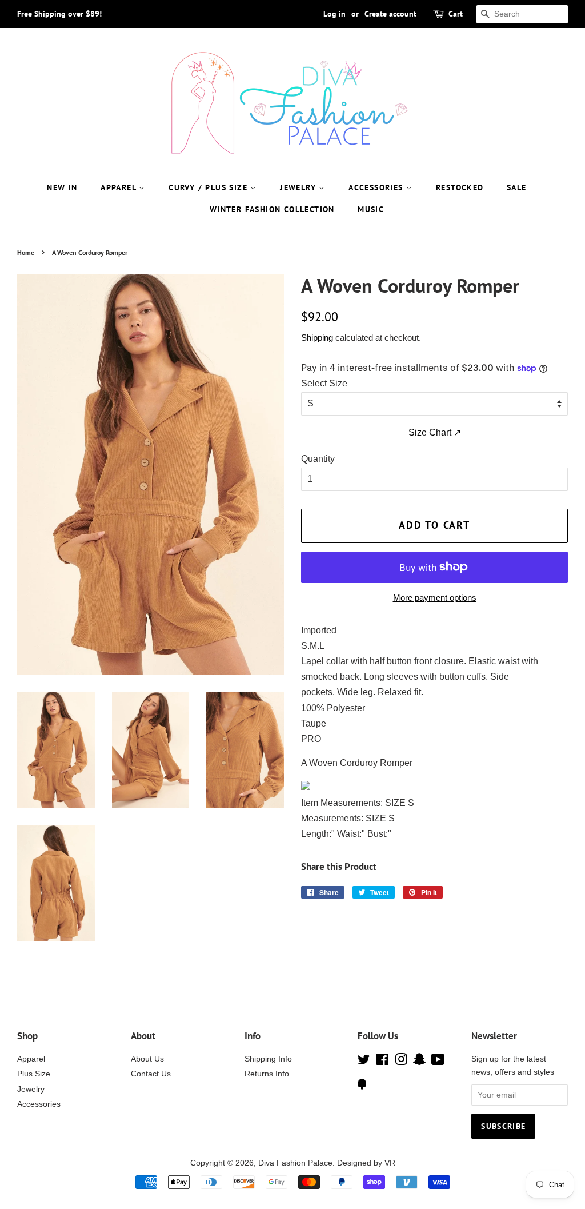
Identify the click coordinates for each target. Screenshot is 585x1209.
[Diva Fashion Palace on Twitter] (364, 1062)
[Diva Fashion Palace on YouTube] (437, 1062)
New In (62, 187)
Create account (390, 14)
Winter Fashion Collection (272, 209)
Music (371, 209)
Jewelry (299, 187)
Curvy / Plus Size (209, 187)
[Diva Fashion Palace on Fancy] (362, 1086)
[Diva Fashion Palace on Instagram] (401, 1062)
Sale (517, 187)
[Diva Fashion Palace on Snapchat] (419, 1062)
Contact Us (151, 1074)
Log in (334, 14)
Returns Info (267, 1074)
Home (25, 252)
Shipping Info (268, 1059)
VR (389, 1163)
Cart (455, 14)
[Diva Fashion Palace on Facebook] (382, 1062)
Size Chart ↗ (434, 432)
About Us (147, 1059)
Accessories (377, 187)
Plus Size (33, 1074)
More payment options (434, 597)
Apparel (120, 187)
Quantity (318, 459)
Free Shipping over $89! (59, 14)
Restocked (460, 187)
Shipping (317, 337)
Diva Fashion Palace (295, 1163)
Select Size (324, 383)
